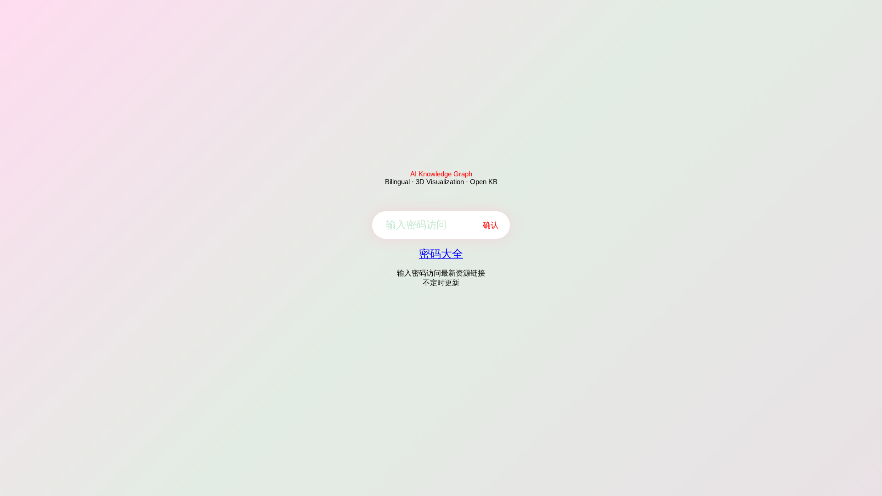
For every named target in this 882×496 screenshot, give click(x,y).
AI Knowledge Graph (441, 174)
